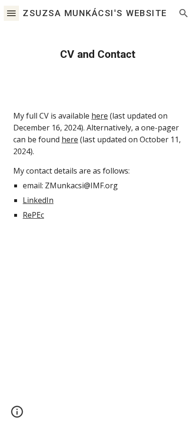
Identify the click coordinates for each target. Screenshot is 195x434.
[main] (97, 54)
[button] (11, 13)
